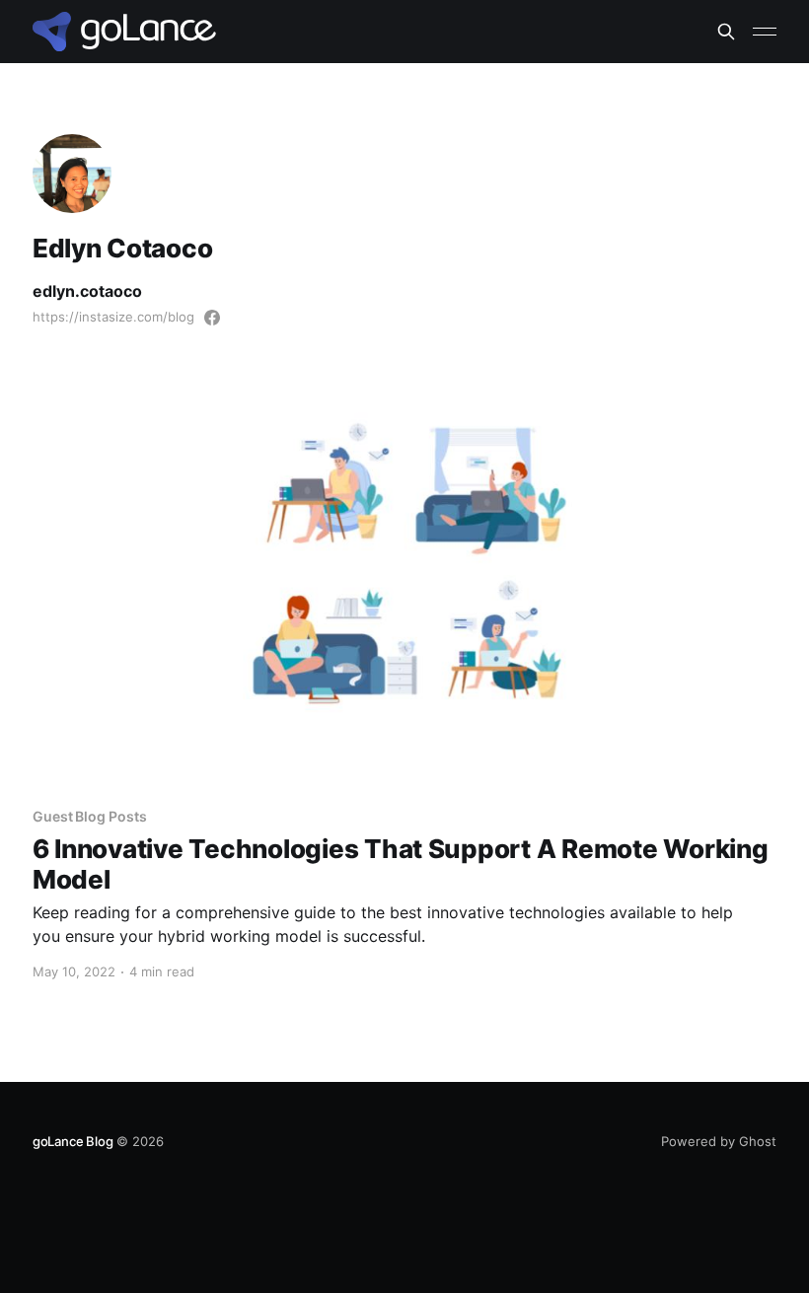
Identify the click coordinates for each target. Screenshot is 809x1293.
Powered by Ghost (718, 1141)
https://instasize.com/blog (113, 316)
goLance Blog (73, 1141)
